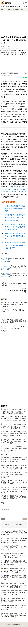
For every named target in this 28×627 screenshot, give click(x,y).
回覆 (25, 519)
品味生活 (20, 6)
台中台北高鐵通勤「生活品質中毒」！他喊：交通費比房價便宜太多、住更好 (15, 226)
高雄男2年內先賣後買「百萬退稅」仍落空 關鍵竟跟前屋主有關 (15, 208)
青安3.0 (4, 9)
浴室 (23, 9)
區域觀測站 (5, 6)
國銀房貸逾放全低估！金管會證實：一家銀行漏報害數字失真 (15, 236)
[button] (26, 3)
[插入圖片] (21, 519)
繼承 (10, 9)
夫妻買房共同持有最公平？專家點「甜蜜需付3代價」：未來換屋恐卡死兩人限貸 (15, 217)
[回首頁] (6, 2)
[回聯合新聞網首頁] (3, 2)
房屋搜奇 (13, 6)
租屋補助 (17, 9)
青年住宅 (4, 253)
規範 (3, 519)
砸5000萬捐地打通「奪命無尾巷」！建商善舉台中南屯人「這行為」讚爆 (15, 245)
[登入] (24, 3)
